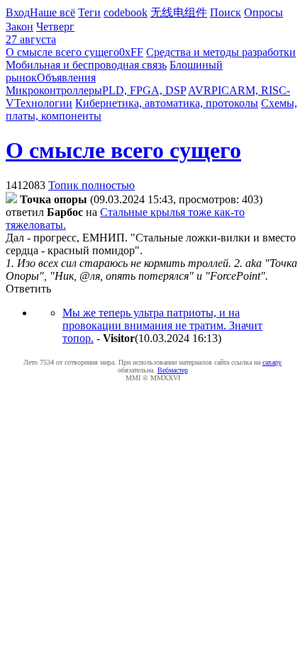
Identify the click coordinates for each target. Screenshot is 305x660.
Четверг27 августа (40, 33)
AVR (199, 90)
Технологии (43, 103)
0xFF (131, 52)
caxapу (272, 362)
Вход (18, 12)
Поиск (225, 12)
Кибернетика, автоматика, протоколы (166, 103)
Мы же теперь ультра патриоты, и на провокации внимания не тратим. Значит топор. (162, 325)
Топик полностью (91, 185)
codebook (126, 12)
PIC (220, 90)
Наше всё (52, 12)
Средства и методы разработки (221, 52)
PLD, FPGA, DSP (144, 90)
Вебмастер (172, 370)
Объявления (66, 78)
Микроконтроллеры (54, 90)
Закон (19, 27)
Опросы (263, 12)
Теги (89, 12)
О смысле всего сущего (62, 52)
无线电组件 (178, 12)
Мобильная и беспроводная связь (86, 65)
